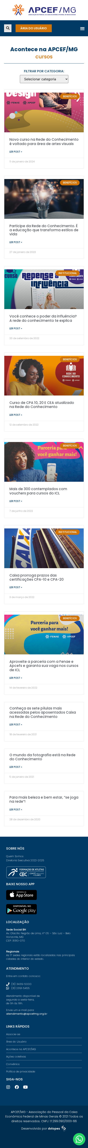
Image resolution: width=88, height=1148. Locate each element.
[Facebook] (17, 1087)
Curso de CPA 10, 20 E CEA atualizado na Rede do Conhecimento (41, 404)
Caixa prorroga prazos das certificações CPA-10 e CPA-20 (36, 577)
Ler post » (15, 151)
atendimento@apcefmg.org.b (26, 1014)
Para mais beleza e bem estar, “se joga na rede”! (43, 799)
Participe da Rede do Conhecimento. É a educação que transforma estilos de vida (43, 230)
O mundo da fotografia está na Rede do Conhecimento (42, 757)
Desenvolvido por (40, 1128)
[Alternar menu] (82, 28)
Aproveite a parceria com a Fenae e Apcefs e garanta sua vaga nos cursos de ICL (43, 665)
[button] (8, 28)
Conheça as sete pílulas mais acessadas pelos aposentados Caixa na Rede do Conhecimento (42, 712)
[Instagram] (8, 1087)
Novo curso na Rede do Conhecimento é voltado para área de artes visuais (44, 141)
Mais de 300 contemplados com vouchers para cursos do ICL (38, 490)
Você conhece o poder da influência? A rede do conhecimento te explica (43, 318)
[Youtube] (25, 1087)
